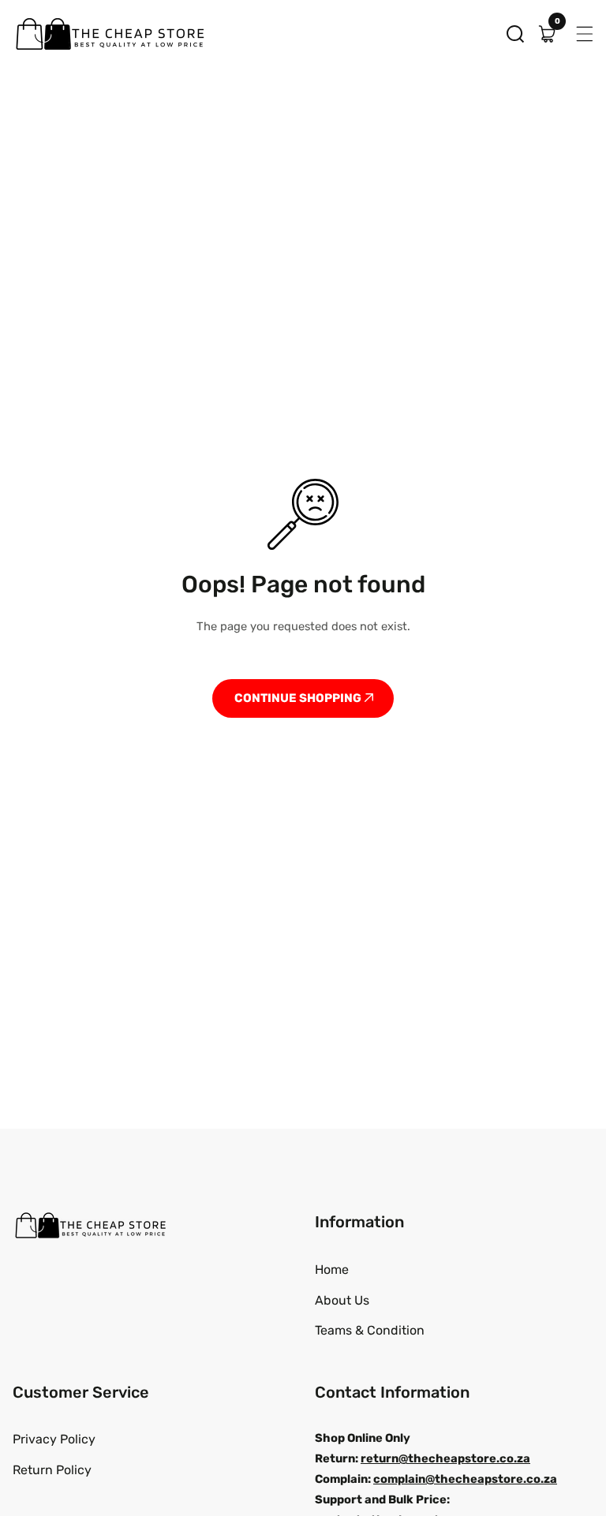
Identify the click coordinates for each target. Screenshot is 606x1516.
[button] (515, 34)
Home (332, 1269)
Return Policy (52, 1469)
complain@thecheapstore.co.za (465, 1479)
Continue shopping (299, 698)
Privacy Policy (54, 1439)
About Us (342, 1300)
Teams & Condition (370, 1330)
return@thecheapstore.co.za (445, 1458)
